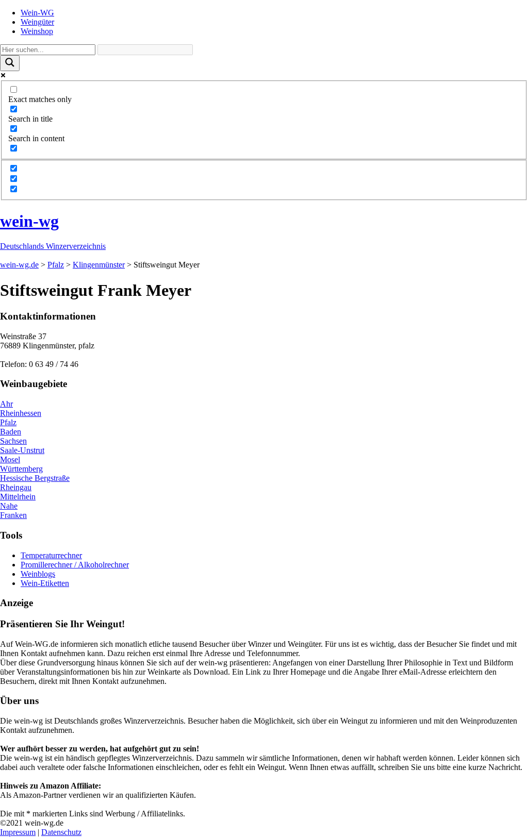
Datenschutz (61, 832)
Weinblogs (38, 574)
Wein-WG (37, 12)
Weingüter (37, 22)
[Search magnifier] (10, 63)
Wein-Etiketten (45, 583)
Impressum (18, 832)
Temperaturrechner (51, 555)
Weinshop (37, 31)
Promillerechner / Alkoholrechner (75, 564)
